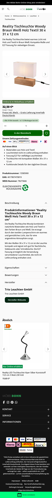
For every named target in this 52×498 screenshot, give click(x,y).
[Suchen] (8, 9)
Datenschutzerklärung (14, 484)
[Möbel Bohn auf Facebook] (3, 402)
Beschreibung (12, 203)
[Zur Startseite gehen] (26, 9)
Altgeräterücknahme (26, 490)
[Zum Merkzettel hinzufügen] (47, 133)
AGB (36, 481)
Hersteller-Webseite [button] (17, 300)
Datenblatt (8, 329)
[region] (26, 74)
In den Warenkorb (22, 133)
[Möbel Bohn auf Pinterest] (12, 402)
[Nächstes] (45, 74)
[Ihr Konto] (43, 9)
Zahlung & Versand (16, 487)
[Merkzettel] (38, 9)
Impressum (16, 481)
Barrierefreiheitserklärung (34, 484)
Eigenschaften (12, 267)
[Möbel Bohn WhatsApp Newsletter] (16, 402)
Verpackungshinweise (33, 487)
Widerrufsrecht (27, 481)
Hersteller (10, 282)
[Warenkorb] (49, 9)
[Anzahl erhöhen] (47, 126)
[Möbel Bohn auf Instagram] (8, 402)
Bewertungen (12, 275)
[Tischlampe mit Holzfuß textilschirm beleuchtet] (25, 74)
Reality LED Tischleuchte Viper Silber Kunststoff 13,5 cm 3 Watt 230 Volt (24, 373)
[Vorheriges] (6, 74)
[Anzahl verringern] (5, 126)
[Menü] (3, 9)
